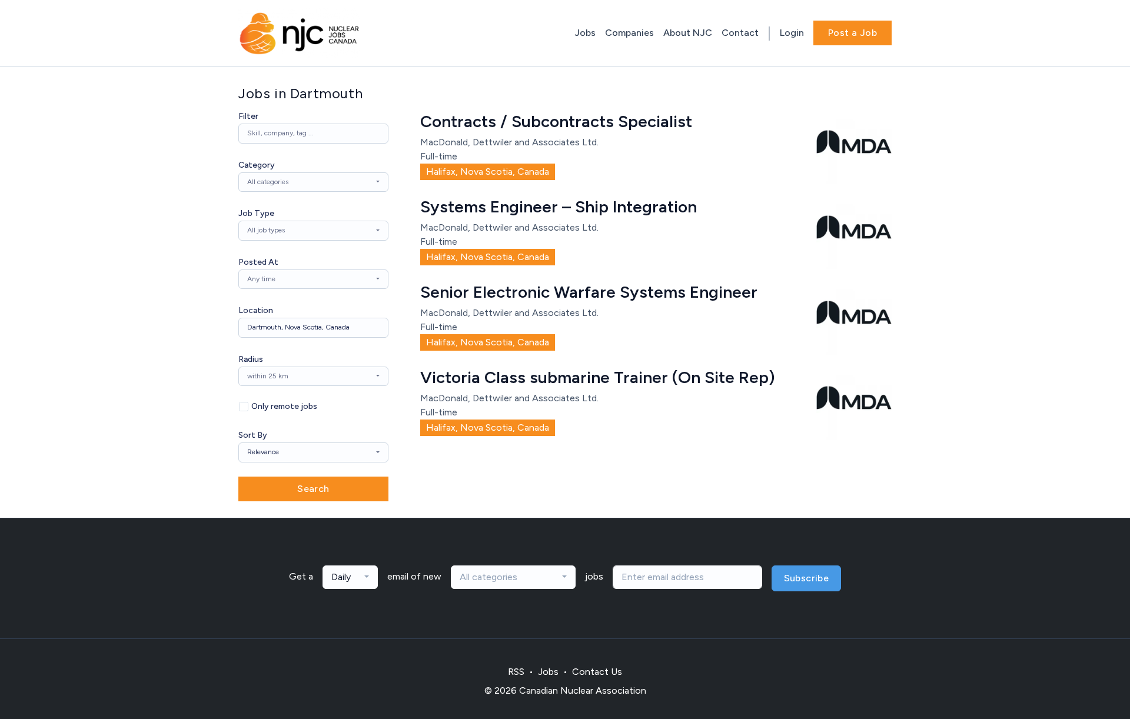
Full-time (438, 156)
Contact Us (597, 671)
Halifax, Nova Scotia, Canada (487, 171)
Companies (629, 32)
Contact (740, 32)
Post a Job (852, 32)
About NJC (687, 32)
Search (313, 488)
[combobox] (313, 182)
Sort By (252, 435)
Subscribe (806, 578)
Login (792, 32)
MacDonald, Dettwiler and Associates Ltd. (509, 142)
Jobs (585, 32)
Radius (250, 359)
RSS (516, 671)
